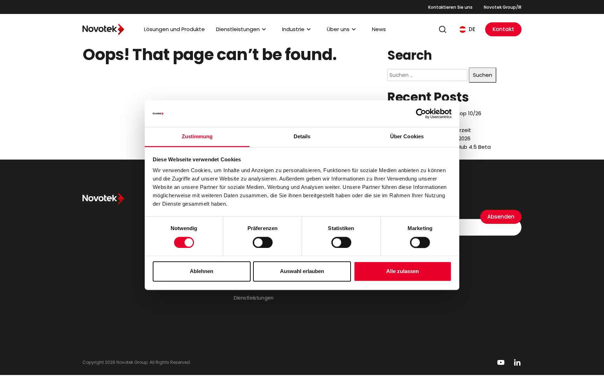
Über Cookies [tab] (407, 137)
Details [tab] (302, 137)
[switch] (263, 242)
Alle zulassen (402, 271)
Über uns (338, 29)
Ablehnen (201, 271)
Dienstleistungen (238, 29)
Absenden (501, 216)
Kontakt (503, 29)
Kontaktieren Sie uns (450, 7)
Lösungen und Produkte (174, 29)
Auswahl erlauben (302, 271)
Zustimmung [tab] (197, 137)
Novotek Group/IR (503, 7)
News (379, 29)
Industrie (293, 29)
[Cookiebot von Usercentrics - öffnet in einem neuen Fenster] (421, 113)
